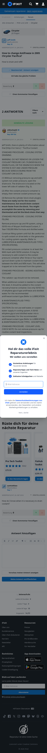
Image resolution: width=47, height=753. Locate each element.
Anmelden (23, 392)
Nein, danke (23, 413)
